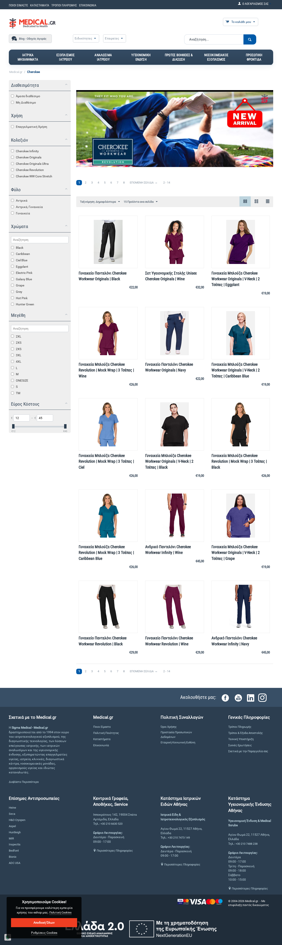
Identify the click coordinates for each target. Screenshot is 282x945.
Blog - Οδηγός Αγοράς (32, 38)
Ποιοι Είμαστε (102, 726)
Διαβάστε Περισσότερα (24, 781)
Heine (12, 807)
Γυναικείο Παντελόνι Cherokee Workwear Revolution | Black (102, 641)
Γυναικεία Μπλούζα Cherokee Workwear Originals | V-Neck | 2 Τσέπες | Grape (236, 552)
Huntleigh (15, 832)
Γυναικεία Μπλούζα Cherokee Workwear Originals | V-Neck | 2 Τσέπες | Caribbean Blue (236, 370)
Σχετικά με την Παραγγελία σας (248, 751)
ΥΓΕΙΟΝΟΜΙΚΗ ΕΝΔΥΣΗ (140, 57)
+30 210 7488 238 (247, 843)
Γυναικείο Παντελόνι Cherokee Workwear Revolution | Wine (169, 641)
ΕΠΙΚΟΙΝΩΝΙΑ (87, 5)
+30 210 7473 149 (179, 837)
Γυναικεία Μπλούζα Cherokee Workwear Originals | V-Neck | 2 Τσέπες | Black (169, 461)
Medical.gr (15, 72)
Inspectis (14, 844)
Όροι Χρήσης (169, 726)
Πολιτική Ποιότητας (106, 733)
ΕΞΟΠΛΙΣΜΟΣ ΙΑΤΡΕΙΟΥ (65, 57)
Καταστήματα (101, 739)
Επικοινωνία (101, 745)
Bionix (12, 856)
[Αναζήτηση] (249, 39)
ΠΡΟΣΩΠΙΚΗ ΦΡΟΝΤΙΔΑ (254, 57)
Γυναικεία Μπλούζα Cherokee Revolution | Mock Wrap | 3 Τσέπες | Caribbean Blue (106, 552)
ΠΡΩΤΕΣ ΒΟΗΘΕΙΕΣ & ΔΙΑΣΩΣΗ (179, 57)
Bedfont (14, 850)
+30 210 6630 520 (111, 823)
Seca (12, 813)
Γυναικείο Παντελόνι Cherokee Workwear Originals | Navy (169, 367)
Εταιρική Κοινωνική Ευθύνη (178, 742)
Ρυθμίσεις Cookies (44, 932)
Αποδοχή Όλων (44, 922)
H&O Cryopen (17, 820)
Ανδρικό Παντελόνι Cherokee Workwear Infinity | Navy (234, 641)
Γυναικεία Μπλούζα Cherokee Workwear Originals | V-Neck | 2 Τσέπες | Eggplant (236, 279)
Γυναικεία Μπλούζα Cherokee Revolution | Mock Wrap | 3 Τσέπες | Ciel (106, 461)
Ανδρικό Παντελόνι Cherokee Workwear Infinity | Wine (168, 549)
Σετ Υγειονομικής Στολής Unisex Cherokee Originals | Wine (171, 276)
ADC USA (14, 863)
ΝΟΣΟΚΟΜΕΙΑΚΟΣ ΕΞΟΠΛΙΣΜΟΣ (216, 57)
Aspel (12, 826)
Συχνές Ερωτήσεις (240, 745)
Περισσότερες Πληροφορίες (114, 850)
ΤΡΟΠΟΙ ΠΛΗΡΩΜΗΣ (64, 5)
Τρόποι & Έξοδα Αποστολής (245, 733)
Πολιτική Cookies (60, 912)
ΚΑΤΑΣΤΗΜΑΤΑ (39, 5)
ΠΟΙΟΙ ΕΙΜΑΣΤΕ (18, 5)
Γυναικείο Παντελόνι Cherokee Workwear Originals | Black (102, 276)
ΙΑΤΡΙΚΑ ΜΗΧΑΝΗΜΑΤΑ (28, 57)
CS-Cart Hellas (237, 909)
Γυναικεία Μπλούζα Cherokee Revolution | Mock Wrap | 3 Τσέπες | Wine (106, 370)
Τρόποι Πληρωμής (239, 726)
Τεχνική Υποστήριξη (241, 739)
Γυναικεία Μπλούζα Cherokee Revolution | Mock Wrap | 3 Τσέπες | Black (239, 461)
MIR (11, 838)
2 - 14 (166, 182)
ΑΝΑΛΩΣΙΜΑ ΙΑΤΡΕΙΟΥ (103, 57)
